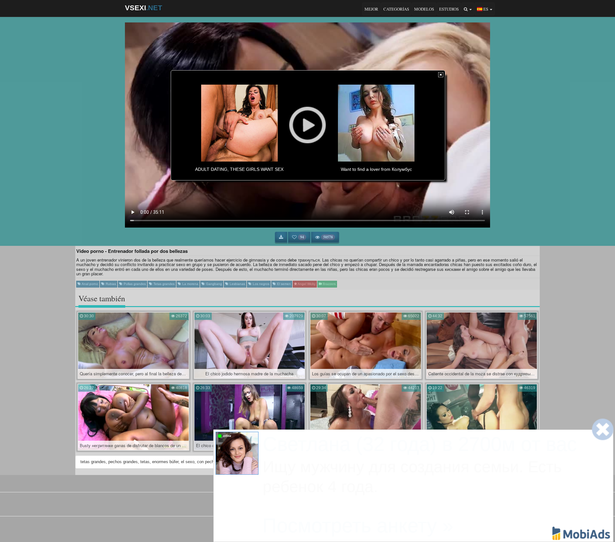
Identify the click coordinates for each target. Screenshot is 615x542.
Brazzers (329, 284)
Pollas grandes (134, 284)
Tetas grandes (163, 284)
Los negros (260, 284)
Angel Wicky (306, 284)
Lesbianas (237, 284)
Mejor (371, 9)
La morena (189, 284)
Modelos (424, 9)
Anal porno (89, 284)
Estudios (449, 9)
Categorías (396, 9)
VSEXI (143, 8)
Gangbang (213, 284)
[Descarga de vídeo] (281, 237)
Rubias (110, 284)
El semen (283, 284)
